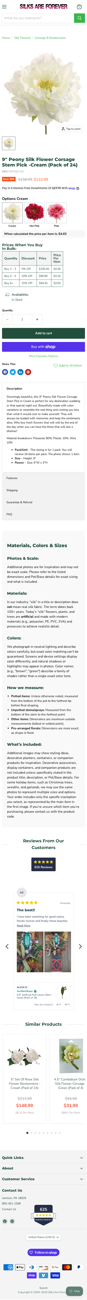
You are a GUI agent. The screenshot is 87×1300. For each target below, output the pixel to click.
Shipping (12, 490)
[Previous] (7, 946)
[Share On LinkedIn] (20, 372)
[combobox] (38, 18)
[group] (24, 1079)
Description (14, 389)
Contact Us (9, 1209)
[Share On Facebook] (5, 372)
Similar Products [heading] (43, 1024)
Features (11, 478)
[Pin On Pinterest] (28, 372)
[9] (8, 143)
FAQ (9, 514)
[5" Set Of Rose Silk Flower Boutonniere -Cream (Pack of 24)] (24, 1055)
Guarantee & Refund (19, 502)
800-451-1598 (11, 1203)
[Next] (80, 946)
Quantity (7, 310)
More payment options (43, 356)
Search (43, 1288)
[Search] (79, 18)
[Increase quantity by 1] (37, 319)
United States (41, 1237)
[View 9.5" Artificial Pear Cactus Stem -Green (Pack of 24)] (63, 992)
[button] (30, 952)
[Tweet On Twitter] (13, 372)
